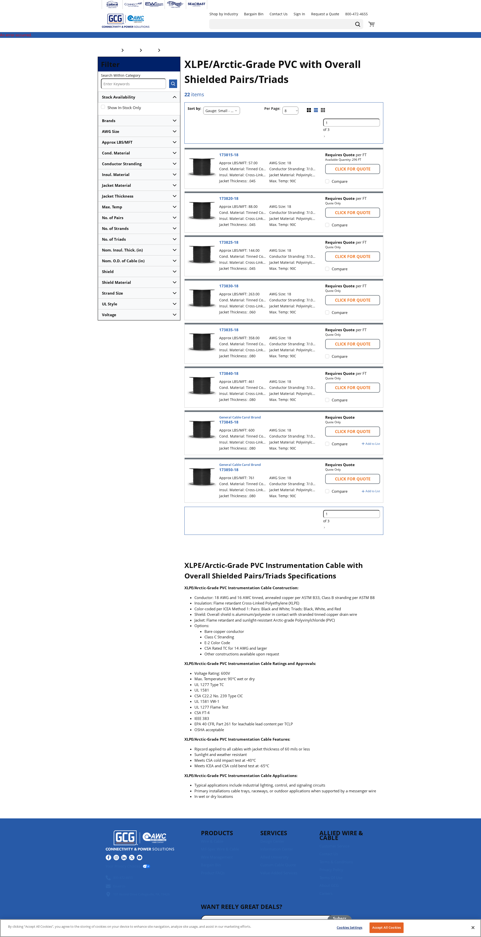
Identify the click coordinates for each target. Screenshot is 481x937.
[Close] (472, 927)
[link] (324, 136)
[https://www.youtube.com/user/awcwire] (139, 857)
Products (217, 832)
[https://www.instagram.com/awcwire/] (116, 857)
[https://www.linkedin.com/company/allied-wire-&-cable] (124, 857)
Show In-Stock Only (124, 107)
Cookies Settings (349, 927)
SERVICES (273, 832)
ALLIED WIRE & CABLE (341, 835)
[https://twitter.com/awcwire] (132, 857)
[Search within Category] (173, 83)
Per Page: (272, 109)
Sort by (194, 109)
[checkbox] (103, 107)
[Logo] (140, 841)
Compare (339, 181)
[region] (240, 928)
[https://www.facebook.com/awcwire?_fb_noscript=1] (108, 857)
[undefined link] (112, 4)
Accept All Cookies (386, 927)
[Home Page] (131, 20)
